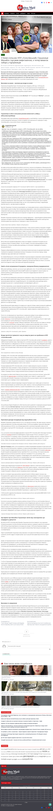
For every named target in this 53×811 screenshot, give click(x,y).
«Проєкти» (7, 319)
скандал (8, 759)
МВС (20, 751)
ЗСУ (17, 67)
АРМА (2, 749)
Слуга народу (34, 754)
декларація (28, 756)
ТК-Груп (40, 754)
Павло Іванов (15, 69)
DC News (11, 804)
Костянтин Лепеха (14, 751)
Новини (12, 13)
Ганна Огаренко (28, 749)
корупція (23, 67)
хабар (25, 69)
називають (44, 340)
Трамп (10, 756)
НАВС (40, 751)
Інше (28, 13)
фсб (21, 759)
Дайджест (23, 13)
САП (26, 754)
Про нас (33, 13)
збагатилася (31, 486)
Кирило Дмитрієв (4, 751)
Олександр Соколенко (6, 69)
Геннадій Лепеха (36, 749)
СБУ (29, 754)
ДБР (42, 65)
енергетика (36, 756)
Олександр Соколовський (18, 754)
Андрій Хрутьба (27, 65)
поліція (20, 69)
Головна (6, 13)
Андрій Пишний (8, 749)
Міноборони (33, 751)
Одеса (9, 754)
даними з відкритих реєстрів (12, 389)
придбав (9, 434)
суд (23, 69)
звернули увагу (12, 376)
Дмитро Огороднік (5, 67)
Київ (19, 67)
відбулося (20, 467)
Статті (17, 13)
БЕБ (13, 749)
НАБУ (38, 751)
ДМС (44, 749)
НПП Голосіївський (45, 67)
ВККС (16, 749)
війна (21, 756)
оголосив (11, 322)
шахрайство (30, 69)
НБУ (48, 751)
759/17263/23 (26, 465)
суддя (15, 759)
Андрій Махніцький (18, 65)
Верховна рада (20, 749)
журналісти (12, 67)
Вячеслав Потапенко (36, 65)
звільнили (47, 450)
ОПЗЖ (6, 754)
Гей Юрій (11, 65)
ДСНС (46, 749)
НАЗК (44, 751)
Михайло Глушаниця (30, 67)
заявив (6, 581)
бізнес (18, 756)
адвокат (14, 756)
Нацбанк (3, 754)
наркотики (38, 67)
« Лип (26, 802)
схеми (18, 759)
